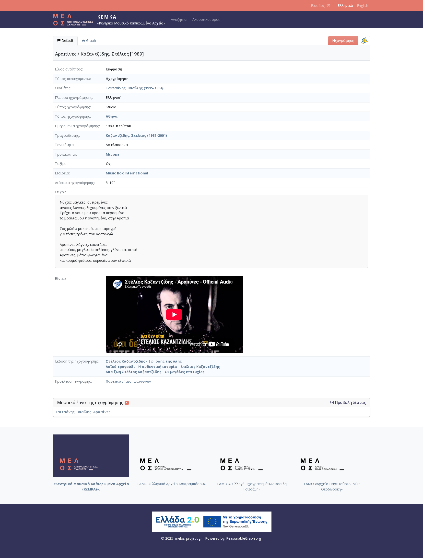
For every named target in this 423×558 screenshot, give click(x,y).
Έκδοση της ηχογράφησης (76, 361)
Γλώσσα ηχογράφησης (73, 97)
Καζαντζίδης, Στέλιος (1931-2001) (136, 135)
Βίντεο (60, 278)
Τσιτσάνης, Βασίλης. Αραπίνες (82, 412)
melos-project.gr (188, 538)
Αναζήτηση (179, 19)
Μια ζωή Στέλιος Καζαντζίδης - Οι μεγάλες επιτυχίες (155, 371)
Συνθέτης (62, 88)
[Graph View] (364, 40)
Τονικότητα (64, 144)
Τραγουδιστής (67, 135)
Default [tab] (66, 40)
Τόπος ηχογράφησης (72, 116)
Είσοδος (318, 5)
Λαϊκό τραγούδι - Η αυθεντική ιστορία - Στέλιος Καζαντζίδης (163, 366)
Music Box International (127, 173)
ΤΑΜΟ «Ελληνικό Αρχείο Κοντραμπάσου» (171, 483)
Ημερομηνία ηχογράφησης (77, 126)
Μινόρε (112, 154)
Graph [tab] (90, 40)
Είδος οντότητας (68, 69)
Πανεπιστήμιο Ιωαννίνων (128, 381)
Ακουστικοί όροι (206, 19)
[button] (332, 402)
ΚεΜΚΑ (107, 16)
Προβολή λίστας (350, 402)
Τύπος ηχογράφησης (72, 107)
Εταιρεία (62, 173)
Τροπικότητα (65, 154)
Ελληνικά (345, 5)
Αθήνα (112, 116)
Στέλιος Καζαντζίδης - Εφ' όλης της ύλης (144, 361)
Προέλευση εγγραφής (73, 381)
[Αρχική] (75, 19)
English (362, 5)
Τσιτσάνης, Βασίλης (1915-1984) (135, 88)
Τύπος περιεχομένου (72, 78)
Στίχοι (60, 192)
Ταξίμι (60, 163)
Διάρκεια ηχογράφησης (74, 182)
